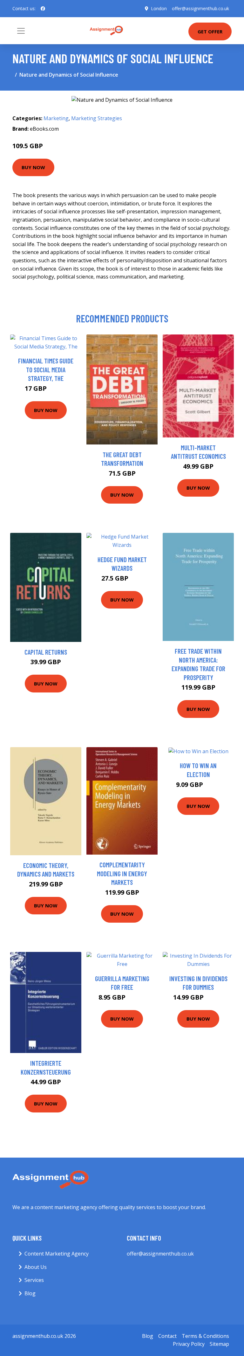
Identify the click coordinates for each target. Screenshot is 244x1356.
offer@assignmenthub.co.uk (200, 8)
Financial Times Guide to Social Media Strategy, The (45, 369)
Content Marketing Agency (56, 1253)
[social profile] (43, 9)
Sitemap (219, 1343)
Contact (167, 1335)
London (159, 8)
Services (34, 1280)
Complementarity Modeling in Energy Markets (122, 873)
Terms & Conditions (205, 1335)
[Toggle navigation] (21, 31)
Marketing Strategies (96, 118)
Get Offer (210, 31)
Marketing (56, 118)
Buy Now (33, 167)
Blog (30, 1293)
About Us (35, 1266)
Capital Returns (45, 652)
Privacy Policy (189, 1343)
